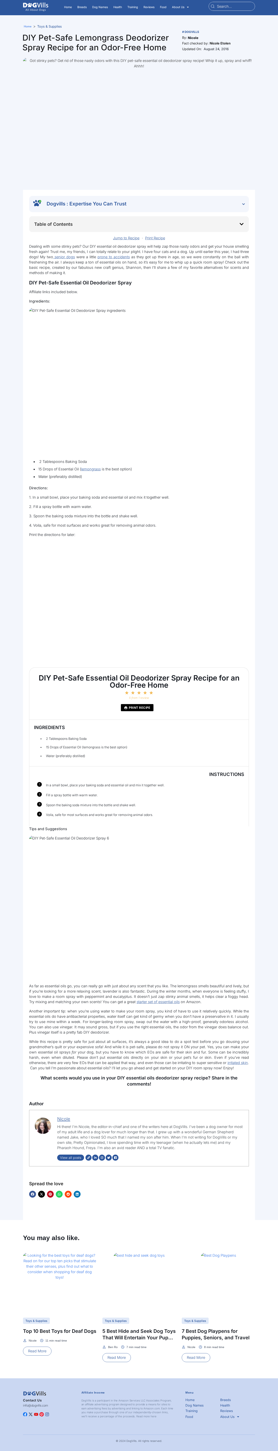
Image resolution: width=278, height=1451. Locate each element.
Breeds (82, 7)
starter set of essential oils (158, 1002)
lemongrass (91, 469)
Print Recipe (155, 238)
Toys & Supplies (49, 26)
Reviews (148, 7)
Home (68, 7)
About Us (178, 7)
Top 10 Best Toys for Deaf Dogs (59, 1331)
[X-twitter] (30, 1414)
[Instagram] (102, 1158)
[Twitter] (109, 1158)
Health (117, 7)
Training (132, 7)
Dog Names (100, 7)
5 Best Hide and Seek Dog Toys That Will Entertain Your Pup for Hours (139, 1337)
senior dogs (64, 257)
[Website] (88, 1158)
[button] (193, 37)
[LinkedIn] (95, 1158)
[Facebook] (115, 1158)
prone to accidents (113, 257)
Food (163, 7)
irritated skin (238, 1063)
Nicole (63, 1118)
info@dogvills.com (35, 1405)
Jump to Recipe (126, 238)
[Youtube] (36, 1414)
